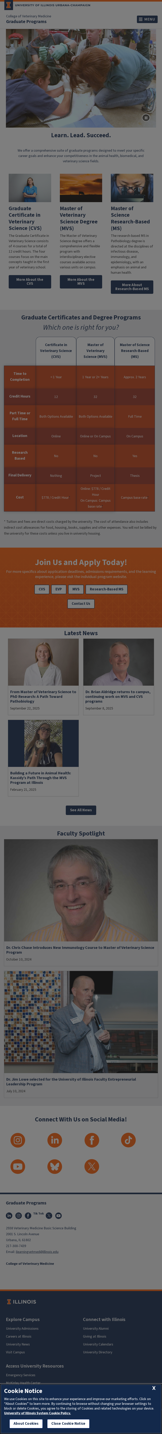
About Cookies (26, 1423)
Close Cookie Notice (68, 1423)
